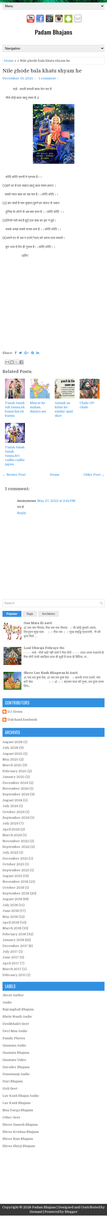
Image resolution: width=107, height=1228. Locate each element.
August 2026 (12, 742)
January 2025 (13, 777)
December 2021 (15, 858)
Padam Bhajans (53, 31)
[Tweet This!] (20, 353)
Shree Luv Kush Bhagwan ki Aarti (51, 673)
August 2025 (12, 754)
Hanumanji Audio (16, 1074)
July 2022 (10, 852)
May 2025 (10, 759)
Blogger (71, 1212)
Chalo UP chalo (87, 405)
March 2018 (11, 928)
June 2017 (10, 957)
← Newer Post (14, 474)
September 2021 (15, 870)
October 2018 (13, 887)
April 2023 (11, 829)
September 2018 (15, 893)
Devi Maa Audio (14, 1031)
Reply (21, 513)
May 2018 (10, 917)
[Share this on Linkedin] (37, 353)
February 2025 (14, 771)
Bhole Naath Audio (17, 1016)
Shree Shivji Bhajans (18, 1146)
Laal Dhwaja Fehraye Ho (44, 648)
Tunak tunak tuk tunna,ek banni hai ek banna (15, 409)
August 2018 (12, 899)
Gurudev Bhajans (16, 1067)
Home (9, 60)
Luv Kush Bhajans (16, 1103)
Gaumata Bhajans (15, 1052)
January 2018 (13, 940)
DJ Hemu (14, 711)
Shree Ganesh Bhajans (20, 1124)
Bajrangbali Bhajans (18, 1009)
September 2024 (15, 794)
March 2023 (12, 835)
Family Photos (13, 1038)
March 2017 (11, 969)
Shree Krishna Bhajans (20, 1132)
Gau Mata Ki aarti (38, 623)
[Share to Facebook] (21, 362)
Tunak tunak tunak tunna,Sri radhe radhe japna (15, 455)
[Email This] (7, 362)
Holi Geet (9, 1088)
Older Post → (94, 474)
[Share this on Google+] (26, 353)
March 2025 (12, 765)
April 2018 (10, 922)
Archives (48, 614)
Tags (29, 614)
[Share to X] (16, 362)
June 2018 (10, 911)
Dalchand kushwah (22, 719)
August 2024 (12, 800)
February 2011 (14, 975)
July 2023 (10, 823)
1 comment (47, 78)
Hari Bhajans (12, 1081)
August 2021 (12, 876)
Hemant (36, 1212)
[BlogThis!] (11, 362)
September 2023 (16, 817)
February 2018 (14, 934)
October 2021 (13, 864)
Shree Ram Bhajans (17, 1139)
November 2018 (15, 881)
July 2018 (10, 905)
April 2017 (10, 963)
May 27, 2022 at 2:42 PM (56, 501)
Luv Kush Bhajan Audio (20, 1096)
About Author (13, 995)
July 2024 (10, 806)
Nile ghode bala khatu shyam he (42, 71)
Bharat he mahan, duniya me (38, 407)
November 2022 (15, 841)
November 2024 (15, 788)
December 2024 (15, 783)
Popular (11, 614)
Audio (7, 1002)
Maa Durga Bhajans (17, 1110)
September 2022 (16, 847)
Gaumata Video (14, 1060)
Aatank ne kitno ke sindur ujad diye (64, 409)
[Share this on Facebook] (15, 353)
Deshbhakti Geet (15, 1024)
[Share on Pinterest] (32, 353)
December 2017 (15, 946)
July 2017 (10, 951)
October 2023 (13, 812)
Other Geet (11, 1117)
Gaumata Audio (14, 1045)
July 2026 (10, 748)
